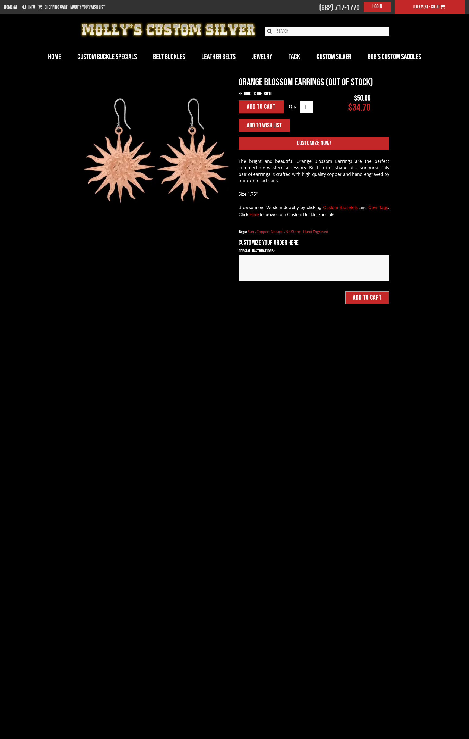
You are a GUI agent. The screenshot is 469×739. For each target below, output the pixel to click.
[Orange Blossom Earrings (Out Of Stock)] (155, 152)
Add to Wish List (264, 125)
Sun (251, 231)
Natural (277, 231)
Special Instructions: (257, 251)
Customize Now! (314, 143)
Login (377, 6)
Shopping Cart (56, 7)
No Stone (294, 231)
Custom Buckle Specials (107, 56)
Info (31, 7)
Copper (262, 231)
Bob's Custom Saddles (394, 56)
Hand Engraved (315, 231)
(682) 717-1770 (339, 8)
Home (54, 56)
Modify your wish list (87, 7)
